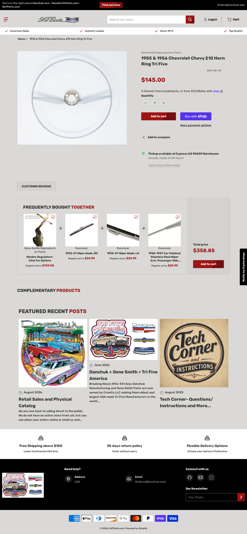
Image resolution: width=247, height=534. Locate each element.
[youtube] (201, 477)
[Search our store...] (190, 19)
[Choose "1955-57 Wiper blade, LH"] (136, 217)
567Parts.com (116, 528)
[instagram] (211, 477)
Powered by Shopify (136, 528)
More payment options (195, 125)
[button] (6, 19)
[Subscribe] (241, 497)
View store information (164, 165)
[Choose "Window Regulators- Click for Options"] (53, 217)
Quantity (147, 95)
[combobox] (150, 19)
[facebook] (190, 477)
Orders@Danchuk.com (231, 5)
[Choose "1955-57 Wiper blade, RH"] (95, 217)
